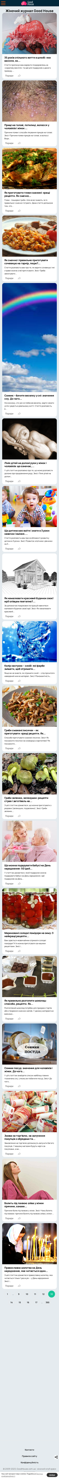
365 (47, 1302)
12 (43, 1294)
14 (11, 1302)
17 (36, 1302)
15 (20, 1302)
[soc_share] (56, 1457)
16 (28, 1302)
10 (27, 1294)
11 (35, 1294)
